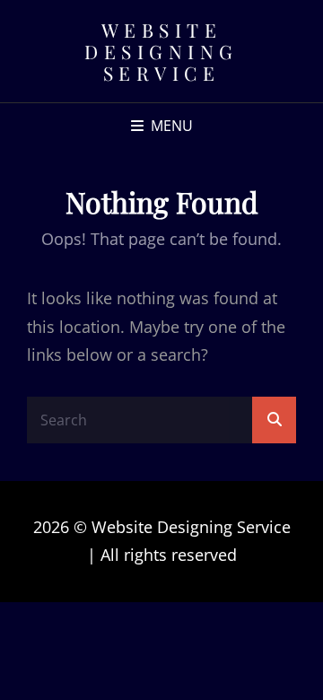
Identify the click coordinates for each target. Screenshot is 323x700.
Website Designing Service (161, 51)
